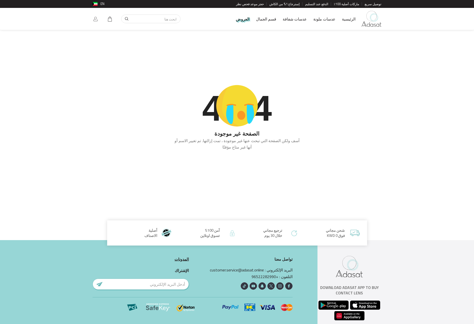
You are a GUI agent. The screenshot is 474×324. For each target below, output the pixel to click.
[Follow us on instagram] (280, 286)
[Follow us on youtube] (253, 286)
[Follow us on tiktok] (244, 286)
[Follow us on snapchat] (262, 286)
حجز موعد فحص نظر (250, 3)
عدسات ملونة (324, 19)
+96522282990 (265, 277)
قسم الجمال (266, 19)
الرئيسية (349, 19)
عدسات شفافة (295, 19)
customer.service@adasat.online (237, 270)
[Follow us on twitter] (271, 286)
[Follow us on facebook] (289, 286)
